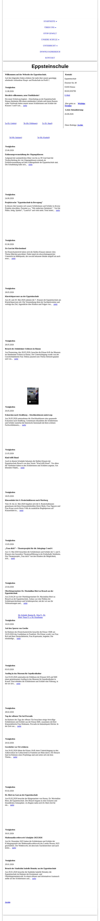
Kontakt (50, 58)
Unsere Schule (49, 40)
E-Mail (67, 95)
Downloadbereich (50, 52)
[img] (50, 9)
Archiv (7, 902)
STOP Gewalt (50, 33)
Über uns (49, 27)
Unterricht (49, 46)
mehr (25, 106)
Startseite (49, 21)
